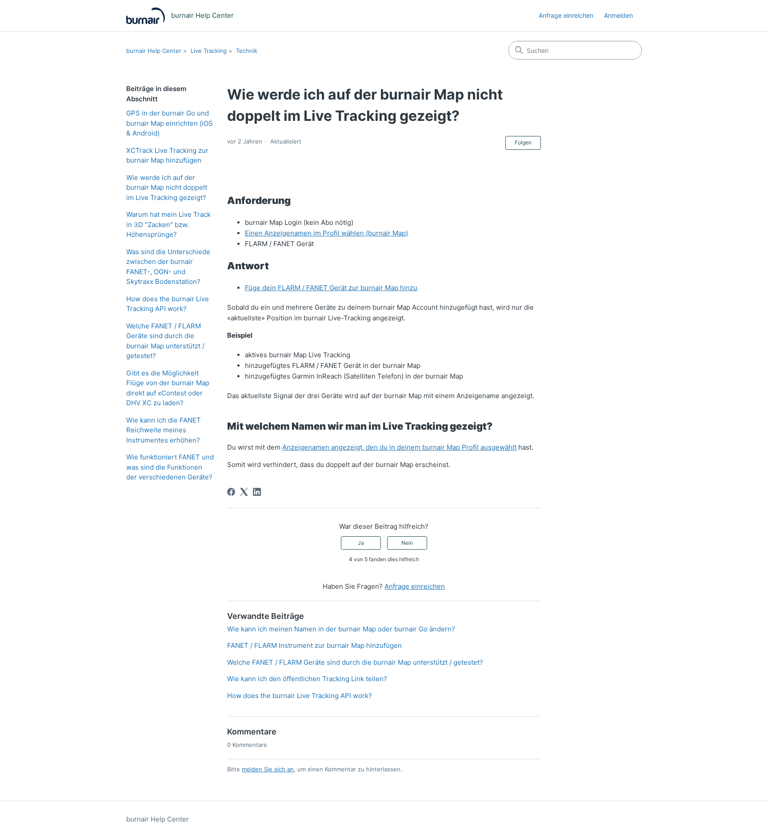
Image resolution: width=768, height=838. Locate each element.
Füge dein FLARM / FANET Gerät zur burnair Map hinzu (331, 287)
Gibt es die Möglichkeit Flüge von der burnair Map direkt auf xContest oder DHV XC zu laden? (167, 388)
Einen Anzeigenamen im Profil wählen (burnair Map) (326, 233)
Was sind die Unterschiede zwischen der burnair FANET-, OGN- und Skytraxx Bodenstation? (168, 266)
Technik (246, 50)
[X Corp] (244, 492)
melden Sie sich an (268, 769)
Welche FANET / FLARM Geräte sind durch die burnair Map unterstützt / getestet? (165, 341)
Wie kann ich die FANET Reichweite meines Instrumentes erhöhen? (163, 430)
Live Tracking (209, 50)
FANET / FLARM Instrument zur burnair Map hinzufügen (314, 645)
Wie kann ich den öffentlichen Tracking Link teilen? (307, 678)
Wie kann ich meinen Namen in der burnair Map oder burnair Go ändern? (341, 629)
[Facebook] (231, 492)
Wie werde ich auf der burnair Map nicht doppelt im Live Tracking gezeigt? (166, 187)
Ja (361, 542)
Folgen (523, 142)
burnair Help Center (153, 50)
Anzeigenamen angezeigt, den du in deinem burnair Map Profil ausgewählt (399, 447)
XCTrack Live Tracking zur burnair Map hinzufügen (167, 155)
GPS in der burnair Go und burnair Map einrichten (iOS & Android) (169, 123)
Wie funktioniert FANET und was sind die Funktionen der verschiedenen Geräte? (170, 467)
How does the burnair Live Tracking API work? (167, 304)
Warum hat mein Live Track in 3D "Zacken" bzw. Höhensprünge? (168, 224)
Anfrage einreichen (566, 15)
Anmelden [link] (618, 15)
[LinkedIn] (257, 492)
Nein (407, 542)
